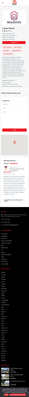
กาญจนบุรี (3, 275)
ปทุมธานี (3, 298)
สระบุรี (2, 335)
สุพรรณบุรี (3, 342)
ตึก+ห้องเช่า (3, 238)
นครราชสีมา (4, 288)
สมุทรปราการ (4, 328)
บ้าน (2, 250)
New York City (17, 47)
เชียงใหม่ (3, 356)
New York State (7, 47)
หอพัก (2, 257)
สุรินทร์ (2, 344)
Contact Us (14, 42)
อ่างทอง (3, 349)
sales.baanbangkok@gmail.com (11, 225)
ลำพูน (2, 325)
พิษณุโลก (3, 312)
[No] (27, 392)
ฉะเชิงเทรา (3, 279)
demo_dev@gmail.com (11, 35)
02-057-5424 (6, 222)
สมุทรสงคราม (4, 330)
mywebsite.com (11, 80)
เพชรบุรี (3, 358)
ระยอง (2, 321)
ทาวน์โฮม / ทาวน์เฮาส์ (6, 243)
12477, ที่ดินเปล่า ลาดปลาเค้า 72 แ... (17, 382)
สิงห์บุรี (2, 339)
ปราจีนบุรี (3, 302)
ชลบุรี (2, 282)
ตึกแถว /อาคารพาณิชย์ (6, 241)
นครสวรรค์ (3, 291)
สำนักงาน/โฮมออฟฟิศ (6, 255)
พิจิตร (2, 309)
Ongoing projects (16, 50)
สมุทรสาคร (3, 332)
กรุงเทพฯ (3, 272)
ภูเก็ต (2, 314)
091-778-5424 (6, 219)
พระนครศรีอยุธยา (5, 305)
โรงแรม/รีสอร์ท (4, 264)
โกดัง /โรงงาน (4, 261)
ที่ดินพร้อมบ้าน (4, 248)
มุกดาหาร (3, 319)
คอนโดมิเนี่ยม (4, 236)
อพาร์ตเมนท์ (4, 259)
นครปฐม (3, 286)
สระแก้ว (3, 337)
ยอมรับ (6, 394)
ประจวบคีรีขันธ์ (4, 300)
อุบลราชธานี (4, 351)
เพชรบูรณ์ (3, 360)
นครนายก (3, 284)
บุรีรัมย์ (2, 295)
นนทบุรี (2, 293)
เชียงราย (3, 353)
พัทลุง (2, 307)
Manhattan (6, 50)
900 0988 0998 (10, 39)
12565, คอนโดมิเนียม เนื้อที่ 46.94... (16, 375)
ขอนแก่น (3, 277)
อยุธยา (2, 346)
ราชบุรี (2, 323)
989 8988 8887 (10, 37)
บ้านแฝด (3, 252)
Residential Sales (8, 54)
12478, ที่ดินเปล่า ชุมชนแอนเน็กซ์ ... (16, 369)
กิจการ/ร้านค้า (4, 234)
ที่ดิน (2, 245)
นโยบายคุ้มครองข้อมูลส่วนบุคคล (17, 394)
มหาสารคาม (3, 316)
